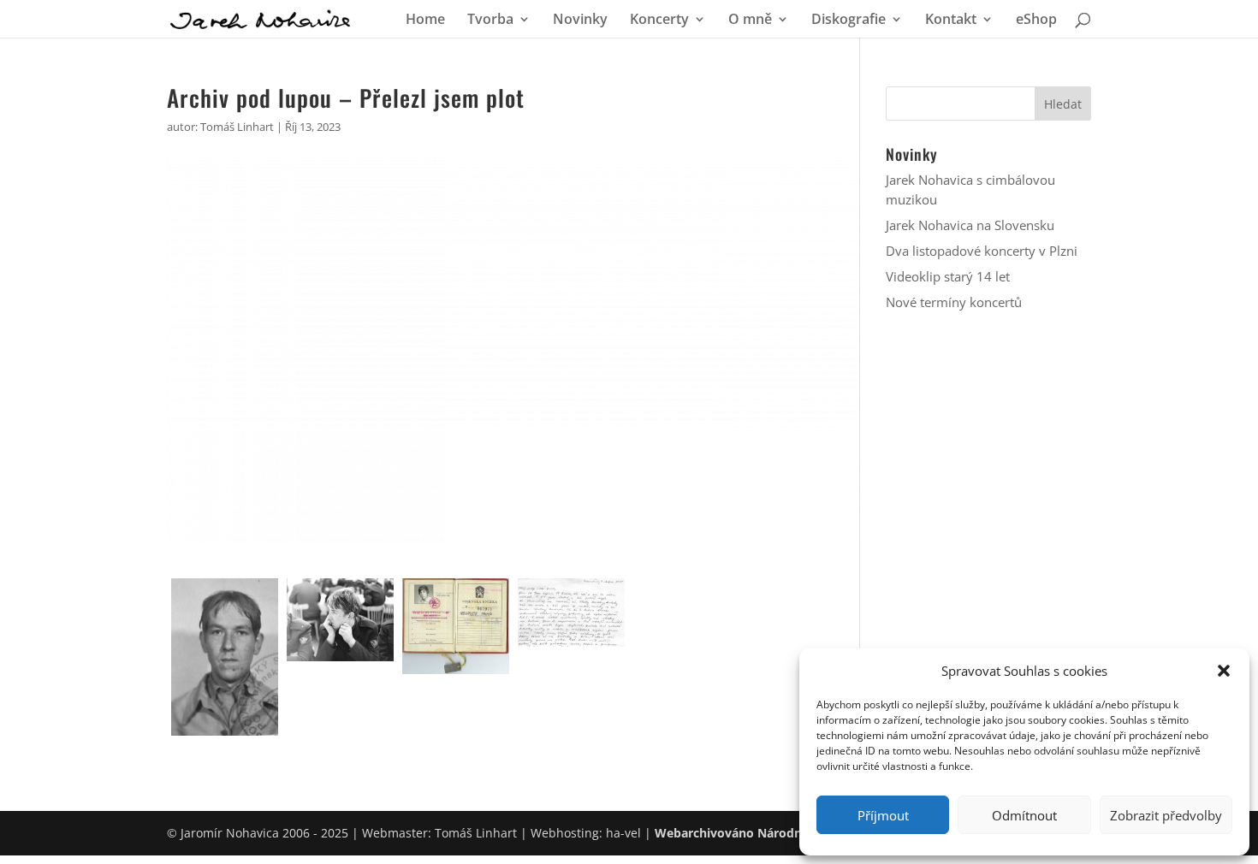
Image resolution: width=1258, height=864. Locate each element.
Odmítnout (1024, 815)
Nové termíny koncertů (954, 302)
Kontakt (950, 20)
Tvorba (490, 20)
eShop (1036, 20)
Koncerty (659, 20)
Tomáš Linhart (237, 126)
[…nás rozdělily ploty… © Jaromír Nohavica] (340, 620)
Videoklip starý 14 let (948, 276)
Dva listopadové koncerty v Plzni (981, 250)
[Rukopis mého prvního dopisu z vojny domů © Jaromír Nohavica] (571, 613)
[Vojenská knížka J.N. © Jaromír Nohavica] (455, 626)
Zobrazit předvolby (1166, 815)
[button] (1223, 670)
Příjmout (883, 815)
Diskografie (848, 20)
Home (425, 20)
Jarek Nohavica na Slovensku (970, 225)
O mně (750, 20)
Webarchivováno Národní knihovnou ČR (773, 833)
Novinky (580, 20)
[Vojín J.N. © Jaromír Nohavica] (224, 657)
